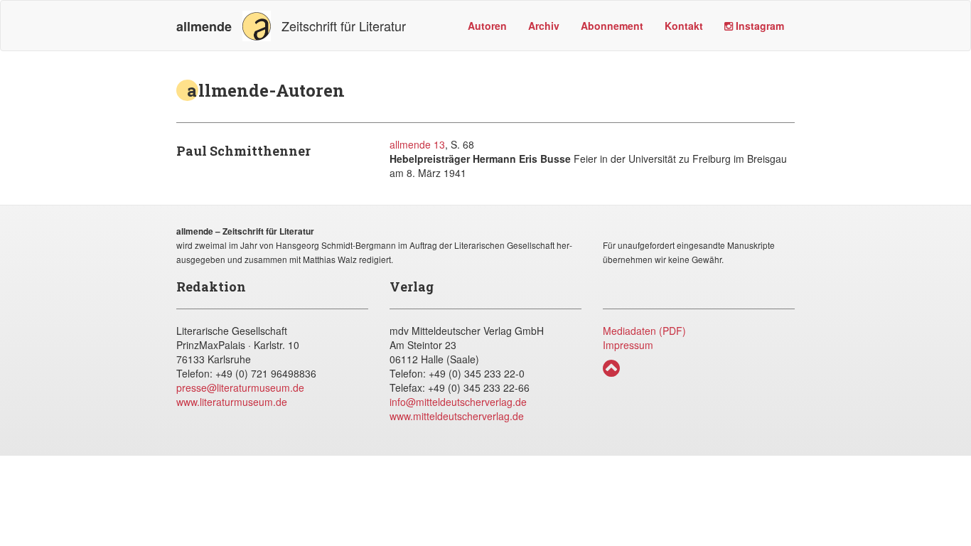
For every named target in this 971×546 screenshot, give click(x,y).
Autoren (487, 25)
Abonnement (612, 25)
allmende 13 (417, 144)
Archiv (543, 25)
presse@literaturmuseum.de (240, 387)
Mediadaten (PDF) (644, 330)
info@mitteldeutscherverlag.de (458, 402)
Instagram (758, 25)
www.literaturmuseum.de (231, 402)
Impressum (628, 345)
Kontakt (684, 25)
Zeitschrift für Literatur (291, 26)
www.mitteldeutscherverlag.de (457, 416)
